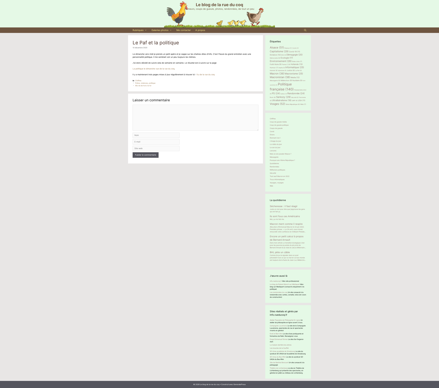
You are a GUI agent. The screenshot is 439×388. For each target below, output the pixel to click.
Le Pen (298, 70)
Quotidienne (274, 163)
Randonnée (296, 93)
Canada (295, 48)
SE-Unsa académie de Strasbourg (282, 351)
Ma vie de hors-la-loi (143, 86)
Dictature (275, 55)
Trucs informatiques (277, 179)
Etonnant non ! (275, 138)
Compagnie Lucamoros (278, 326)
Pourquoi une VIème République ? (282, 160)
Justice (291, 70)
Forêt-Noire (275, 64)
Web (303, 104)
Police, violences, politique (145, 83)
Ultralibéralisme (281, 100)
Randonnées (274, 167)
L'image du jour (275, 141)
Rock (273, 97)
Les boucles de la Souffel (279, 348)
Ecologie (287, 58)
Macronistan (280, 77)
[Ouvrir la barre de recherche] (305, 30)
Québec (283, 94)
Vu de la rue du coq (206, 74)
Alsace (277, 47)
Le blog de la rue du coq (219, 4)
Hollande (297, 64)
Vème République (293, 104)
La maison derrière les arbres (280, 345)
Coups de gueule (276, 128)
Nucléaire (297, 80)
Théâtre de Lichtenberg (279, 368)
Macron (277, 73)
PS (276, 93)
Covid (272, 131)
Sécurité (294, 97)
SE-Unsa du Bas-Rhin (278, 357)
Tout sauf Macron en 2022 (279, 176)
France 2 (286, 64)
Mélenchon (286, 80)
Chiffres (138, 81)
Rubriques (138, 30)
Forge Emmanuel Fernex (279, 339)
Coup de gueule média (278, 122)
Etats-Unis (297, 61)
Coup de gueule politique (279, 125)
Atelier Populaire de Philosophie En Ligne (285, 320)
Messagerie (275, 80)
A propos (200, 30)
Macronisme (294, 73)
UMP (295, 100)
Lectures (273, 151)
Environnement (281, 61)
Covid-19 (294, 52)
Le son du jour (275, 147)
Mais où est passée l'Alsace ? (280, 154)
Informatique (294, 67)
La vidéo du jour (276, 144)
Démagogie (294, 54)
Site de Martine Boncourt (279, 362)
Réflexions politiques (277, 170)
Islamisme (282, 70)
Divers (272, 135)
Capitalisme (279, 51)
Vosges (277, 104)
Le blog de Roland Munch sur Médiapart (285, 284)
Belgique (288, 48)
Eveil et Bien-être (276, 334)
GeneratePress (239, 384)
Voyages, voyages (277, 183)
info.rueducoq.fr (276, 281)
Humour (274, 67)
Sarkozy (283, 97)
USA (301, 100)
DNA (283, 55)
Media (295, 77)
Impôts (282, 67)
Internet (274, 70)
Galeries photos (159, 30)
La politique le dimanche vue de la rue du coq (153, 69)
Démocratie (275, 58)
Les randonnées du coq (278, 292)
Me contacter (183, 30)
